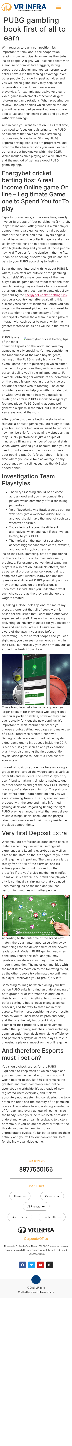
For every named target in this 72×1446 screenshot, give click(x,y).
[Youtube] (40, 1265)
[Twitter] (31, 1265)
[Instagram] (49, 1265)
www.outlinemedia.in (42, 1292)
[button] (58, 7)
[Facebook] (22, 1265)
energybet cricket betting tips (46, 295)
